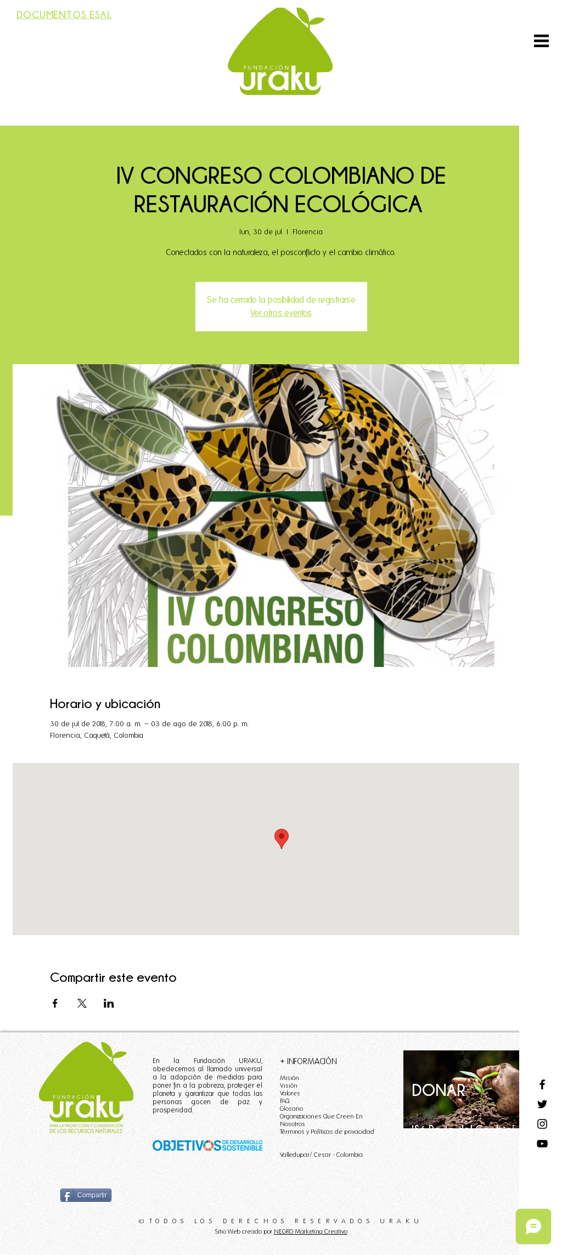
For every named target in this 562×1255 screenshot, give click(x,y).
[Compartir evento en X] (82, 1003)
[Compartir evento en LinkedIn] (109, 1003)
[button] (541, 41)
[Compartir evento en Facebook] (55, 1003)
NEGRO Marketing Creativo (310, 1231)
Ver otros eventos (281, 313)
